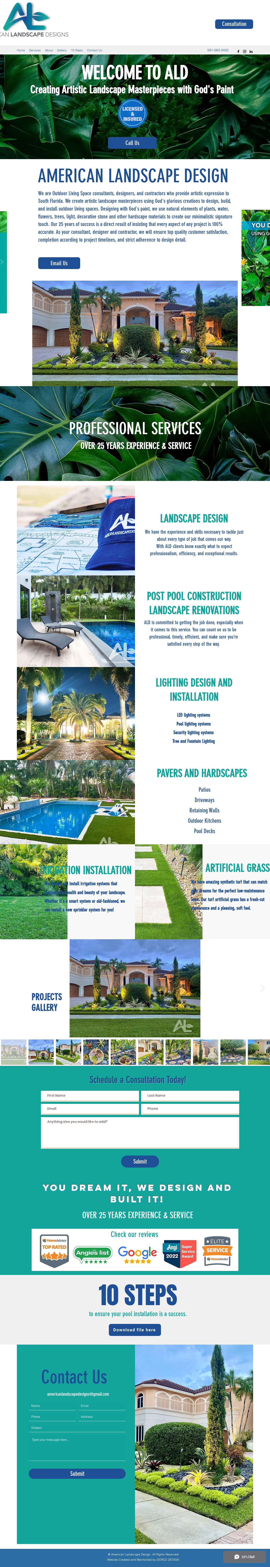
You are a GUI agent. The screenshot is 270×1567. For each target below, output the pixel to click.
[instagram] (245, 51)
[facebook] (238, 51)
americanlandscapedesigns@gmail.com (78, 1394)
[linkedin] (251, 51)
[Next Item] (262, 988)
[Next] (2, 262)
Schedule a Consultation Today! (138, 1079)
